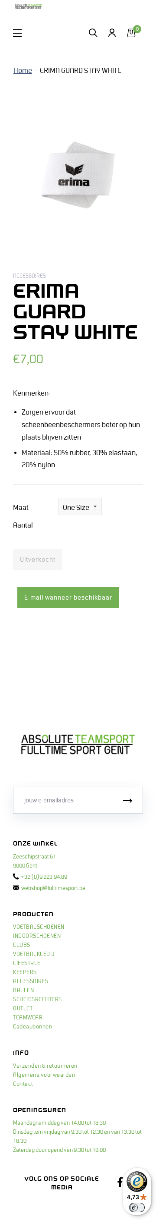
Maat (21, 507)
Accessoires (31, 981)
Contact (23, 1084)
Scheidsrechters (37, 999)
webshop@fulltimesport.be (53, 888)
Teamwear (27, 1017)
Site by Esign (29, 1205)
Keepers (25, 972)
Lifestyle (27, 963)
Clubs (21, 945)
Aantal (23, 525)
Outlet (22, 1008)
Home (22, 70)
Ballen (23, 990)
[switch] (137, 1207)
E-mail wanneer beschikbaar (68, 597)
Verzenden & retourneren (45, 1066)
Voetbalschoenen (39, 927)
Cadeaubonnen (32, 1026)
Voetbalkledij (34, 954)
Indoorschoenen (37, 936)
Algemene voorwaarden (44, 1075)
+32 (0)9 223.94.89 (44, 877)
